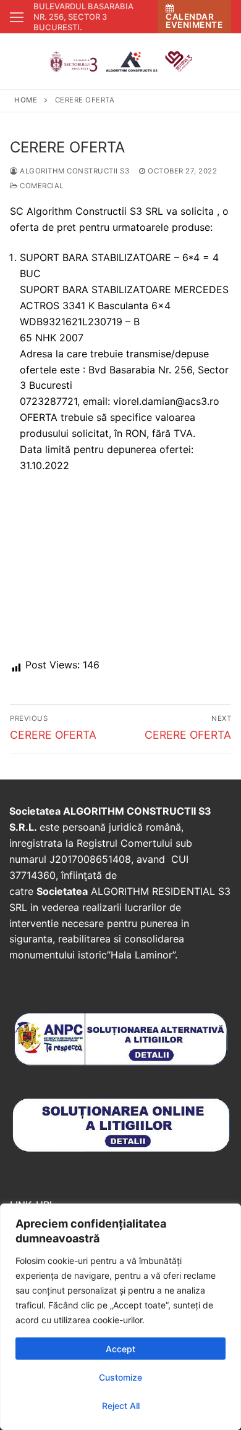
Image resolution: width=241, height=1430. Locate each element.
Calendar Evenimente (194, 21)
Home (25, 100)
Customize (120, 1377)
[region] (120, 1316)
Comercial (41, 185)
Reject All (121, 1405)
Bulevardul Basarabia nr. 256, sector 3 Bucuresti (83, 16)
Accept (120, 1349)
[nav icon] (16, 17)
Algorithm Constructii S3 (73, 171)
